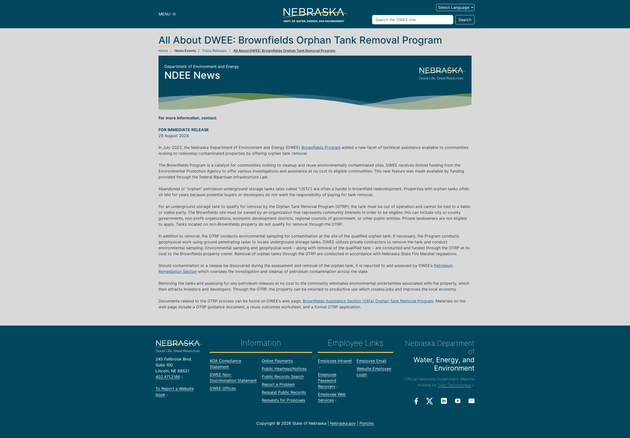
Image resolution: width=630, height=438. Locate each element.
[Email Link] (471, 401)
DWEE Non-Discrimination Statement (233, 377)
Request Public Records (284, 392)
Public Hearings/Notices (284, 368)
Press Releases (215, 50)
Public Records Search (283, 376)
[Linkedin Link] (444, 401)
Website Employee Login (374, 371)
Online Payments (277, 360)
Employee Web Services (332, 397)
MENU (165, 14)
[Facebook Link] (416, 401)
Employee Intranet (335, 360)
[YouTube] (458, 401)
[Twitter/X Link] (429, 401)
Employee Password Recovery (327, 380)
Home (163, 50)
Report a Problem (278, 384)
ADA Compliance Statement (225, 363)
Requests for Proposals (283, 400)
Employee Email (371, 360)
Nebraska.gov (343, 423)
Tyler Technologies (454, 384)
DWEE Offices (223, 388)
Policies (367, 423)
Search (464, 19)
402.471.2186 (168, 376)
